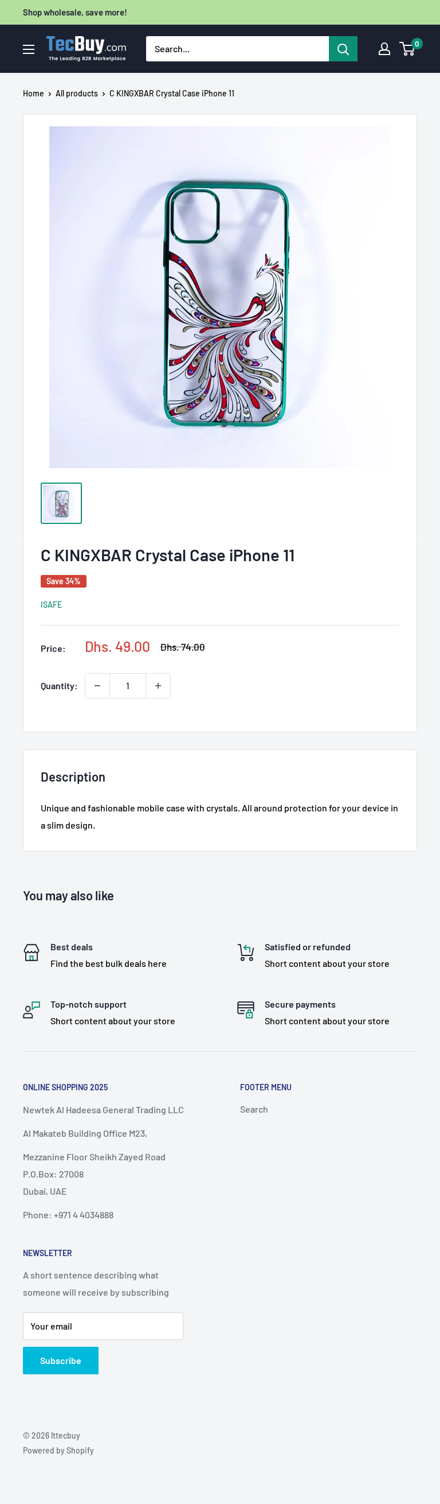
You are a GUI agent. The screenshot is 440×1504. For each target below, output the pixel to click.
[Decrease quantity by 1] (97, 686)
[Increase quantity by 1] (158, 686)
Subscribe (60, 1360)
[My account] (384, 48)
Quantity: (59, 685)
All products (77, 93)
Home (33, 93)
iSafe (51, 604)
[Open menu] (28, 49)
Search (254, 1108)
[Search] (343, 48)
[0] (407, 49)
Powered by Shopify (58, 1450)
